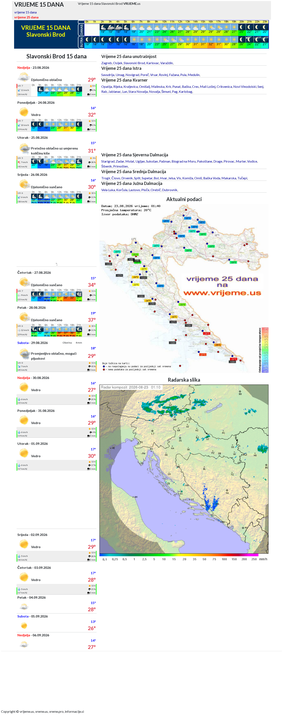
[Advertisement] (57, 233)
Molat (129, 161)
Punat (176, 86)
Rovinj (163, 75)
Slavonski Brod (134, 63)
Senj (260, 86)
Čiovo (115, 178)
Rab (104, 91)
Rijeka (117, 86)
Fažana (174, 75)
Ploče (145, 190)
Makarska (228, 178)
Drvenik (127, 178)
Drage (217, 161)
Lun (124, 91)
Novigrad (132, 75)
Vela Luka (108, 190)
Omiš (198, 178)
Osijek (117, 63)
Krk (168, 86)
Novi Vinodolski (244, 86)
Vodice (252, 161)
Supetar (147, 178)
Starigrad (108, 161)
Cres (195, 86)
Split (137, 178)
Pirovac (229, 161)
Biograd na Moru (184, 161)
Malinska (157, 86)
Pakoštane (204, 161)
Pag (175, 91)
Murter (241, 161)
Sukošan (152, 161)
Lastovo (134, 190)
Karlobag (185, 91)
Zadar (120, 161)
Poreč (144, 75)
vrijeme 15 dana (25, 12)
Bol (156, 178)
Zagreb (106, 63)
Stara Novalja (138, 91)
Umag (120, 75)
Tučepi (242, 178)
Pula (183, 75)
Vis (179, 178)
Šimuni (166, 91)
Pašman (164, 161)
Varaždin (166, 63)
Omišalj (144, 86)
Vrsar (154, 75)
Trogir (105, 178)
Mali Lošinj (207, 86)
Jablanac (114, 91)
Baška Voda (211, 178)
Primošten (120, 166)
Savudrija (107, 75)
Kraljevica (130, 86)
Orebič (156, 190)
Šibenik (106, 166)
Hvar (163, 178)
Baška (186, 86)
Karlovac (152, 63)
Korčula (121, 190)
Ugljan (140, 161)
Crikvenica (224, 86)
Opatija (106, 86)
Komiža (187, 178)
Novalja (154, 91)
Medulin (194, 75)
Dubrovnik (169, 190)
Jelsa (171, 178)
